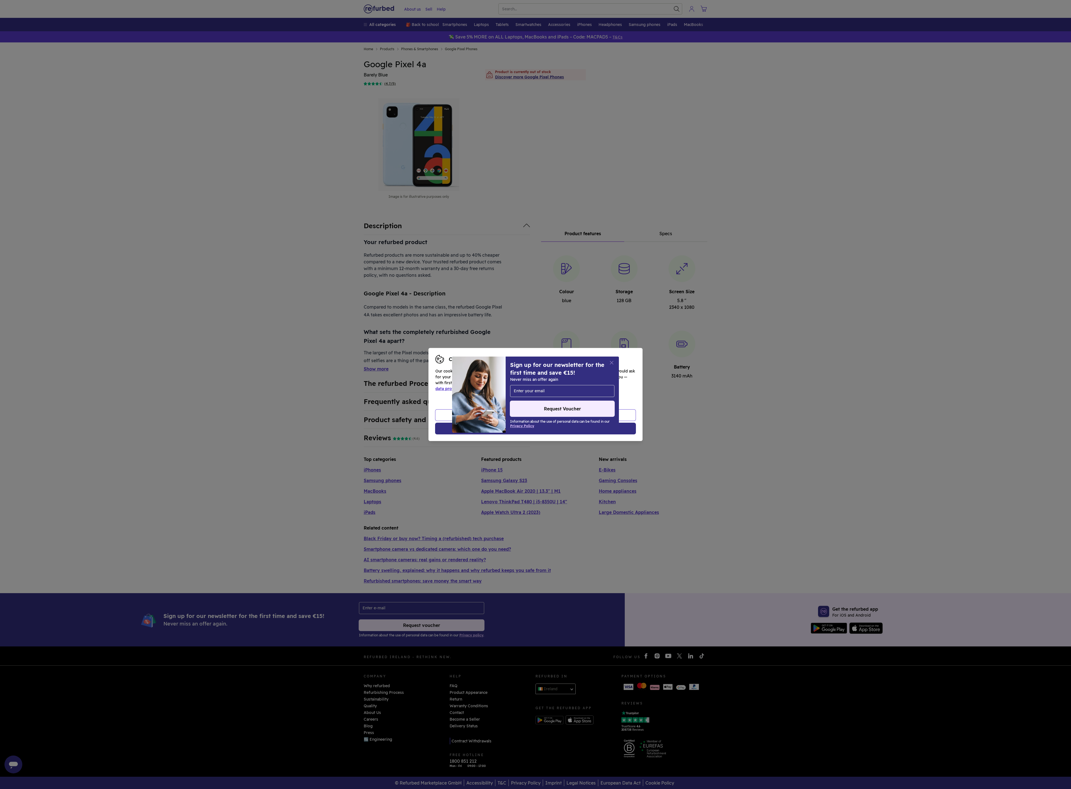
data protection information (462, 388)
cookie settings (552, 382)
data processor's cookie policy (564, 388)
